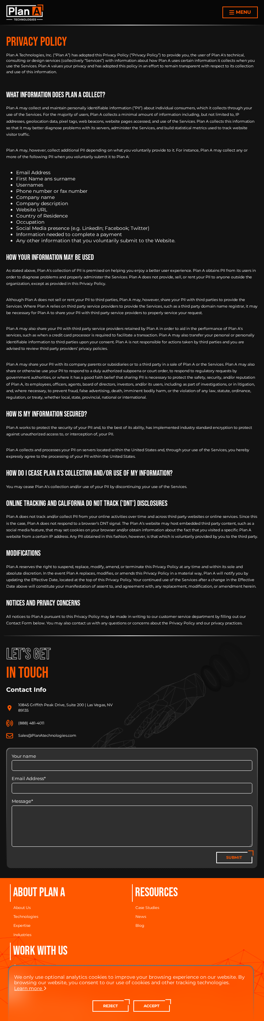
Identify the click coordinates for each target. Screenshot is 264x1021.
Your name (24, 756)
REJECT (110, 1006)
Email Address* (29, 778)
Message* (22, 801)
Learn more (28, 988)
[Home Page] (25, 12)
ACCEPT (152, 1006)
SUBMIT (234, 857)
